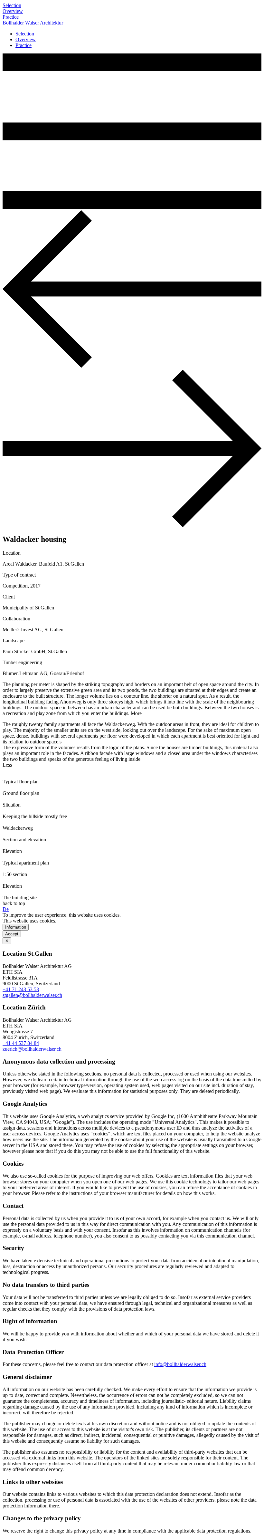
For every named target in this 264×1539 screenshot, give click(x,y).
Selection (12, 5)
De (6, 909)
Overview (13, 11)
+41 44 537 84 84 (21, 1043)
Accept (11, 934)
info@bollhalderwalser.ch (180, 1364)
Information (15, 927)
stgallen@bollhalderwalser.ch (32, 995)
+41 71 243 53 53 (21, 989)
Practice (11, 17)
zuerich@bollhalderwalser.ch (32, 1049)
